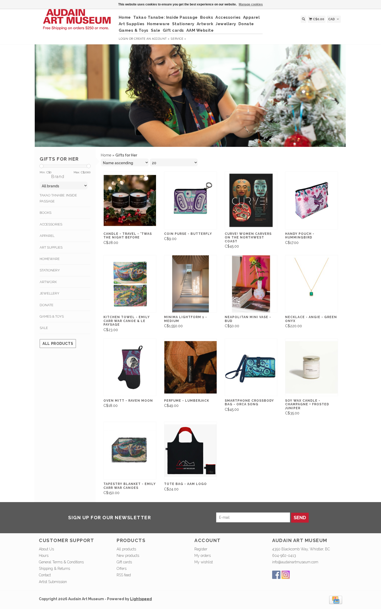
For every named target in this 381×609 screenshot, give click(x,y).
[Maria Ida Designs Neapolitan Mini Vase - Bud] (251, 284)
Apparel (251, 17)
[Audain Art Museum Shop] (77, 22)
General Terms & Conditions (61, 562)
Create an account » (152, 38)
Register (200, 549)
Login (123, 38)
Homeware (158, 24)
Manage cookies (251, 4)
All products (58, 343)
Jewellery (226, 24)
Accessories (228, 17)
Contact (45, 575)
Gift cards (173, 30)
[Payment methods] (335, 599)
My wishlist (203, 562)
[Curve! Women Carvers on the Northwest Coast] (251, 200)
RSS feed (124, 575)
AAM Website (200, 30)
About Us (46, 549)
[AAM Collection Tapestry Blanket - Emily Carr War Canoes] (130, 450)
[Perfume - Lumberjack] (190, 367)
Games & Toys (134, 30)
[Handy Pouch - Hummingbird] (311, 200)
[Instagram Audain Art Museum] (285, 575)
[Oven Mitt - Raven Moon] (130, 367)
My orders (202, 555)
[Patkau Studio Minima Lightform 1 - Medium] (190, 284)
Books (206, 17)
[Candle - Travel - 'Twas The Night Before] (130, 200)
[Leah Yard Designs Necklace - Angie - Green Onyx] (311, 284)
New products (128, 555)
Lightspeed (141, 599)
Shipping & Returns (54, 568)
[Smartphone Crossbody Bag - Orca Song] (251, 367)
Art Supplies (132, 24)
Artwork (205, 24)
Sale (155, 30)
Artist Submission (53, 582)
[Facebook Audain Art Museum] (276, 575)
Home (125, 17)
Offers (121, 568)
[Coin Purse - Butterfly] (190, 200)
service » (178, 38)
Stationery (183, 24)
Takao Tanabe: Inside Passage (165, 17)
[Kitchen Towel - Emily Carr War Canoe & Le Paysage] (130, 284)
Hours (43, 555)
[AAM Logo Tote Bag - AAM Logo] (190, 450)
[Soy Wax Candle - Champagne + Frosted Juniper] (311, 367)
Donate (246, 24)
